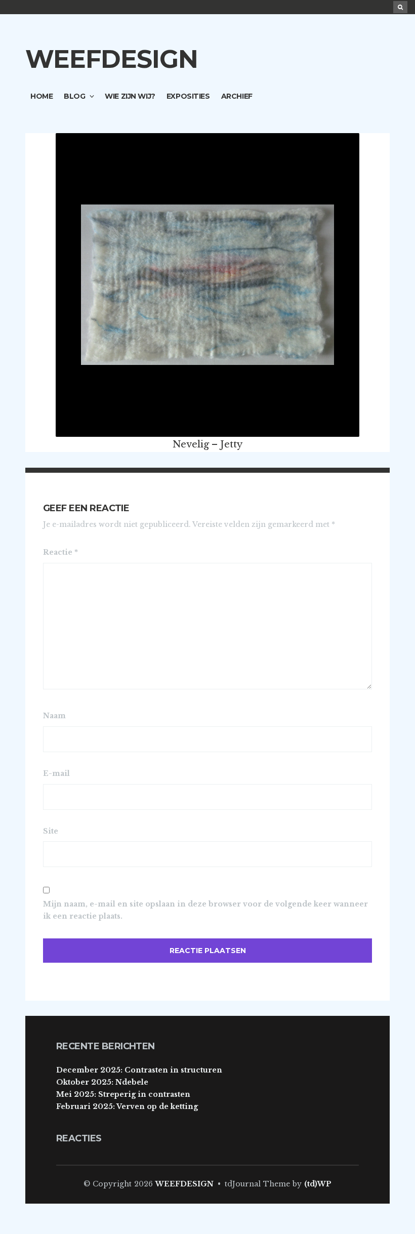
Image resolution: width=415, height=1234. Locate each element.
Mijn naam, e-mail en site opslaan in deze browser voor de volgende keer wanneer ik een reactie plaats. (205, 910)
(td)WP (317, 1183)
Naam (54, 715)
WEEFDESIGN (111, 59)
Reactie (60, 552)
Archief (237, 96)
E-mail (56, 773)
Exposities (188, 96)
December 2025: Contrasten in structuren (139, 1070)
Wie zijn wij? (130, 96)
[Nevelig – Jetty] (207, 284)
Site (50, 831)
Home (41, 96)
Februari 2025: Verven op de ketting (127, 1106)
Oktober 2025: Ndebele (102, 1082)
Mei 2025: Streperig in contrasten (123, 1094)
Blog (74, 96)
